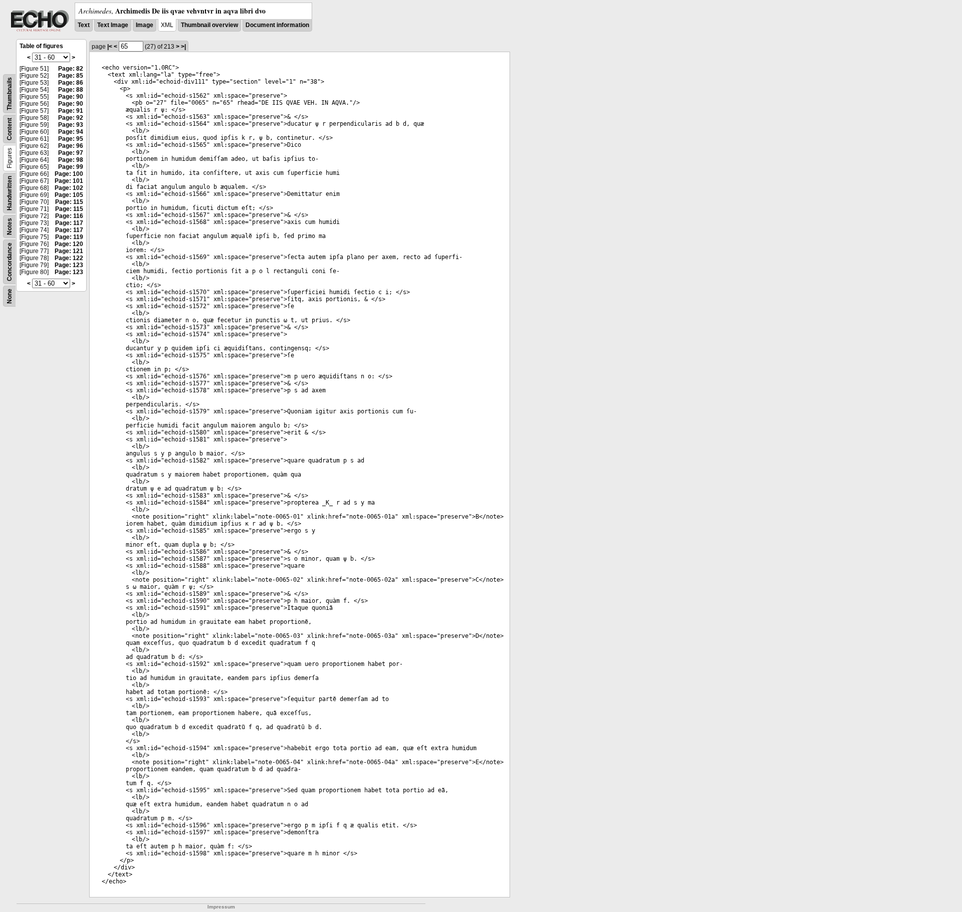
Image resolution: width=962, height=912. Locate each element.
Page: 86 (70, 82)
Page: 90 (70, 96)
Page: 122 (69, 258)
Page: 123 (69, 265)
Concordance (9, 262)
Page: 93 (70, 124)
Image (144, 25)
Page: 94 (70, 131)
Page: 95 (70, 138)
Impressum (221, 906)
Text (84, 25)
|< (109, 46)
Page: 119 (69, 237)
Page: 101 (69, 180)
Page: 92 (70, 117)
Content (9, 129)
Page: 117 (69, 222)
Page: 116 (69, 215)
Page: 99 (70, 166)
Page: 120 (69, 244)
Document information (277, 25)
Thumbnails (9, 93)
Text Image (112, 25)
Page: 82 (70, 68)
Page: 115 (69, 201)
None (9, 296)
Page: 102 (69, 187)
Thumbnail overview (209, 25)
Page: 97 (70, 152)
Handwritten (9, 193)
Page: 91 (70, 110)
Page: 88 (70, 89)
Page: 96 (70, 145)
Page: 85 (70, 75)
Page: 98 (70, 159)
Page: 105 (69, 194)
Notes (9, 226)
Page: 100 (69, 173)
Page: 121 (69, 251)
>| (183, 46)
